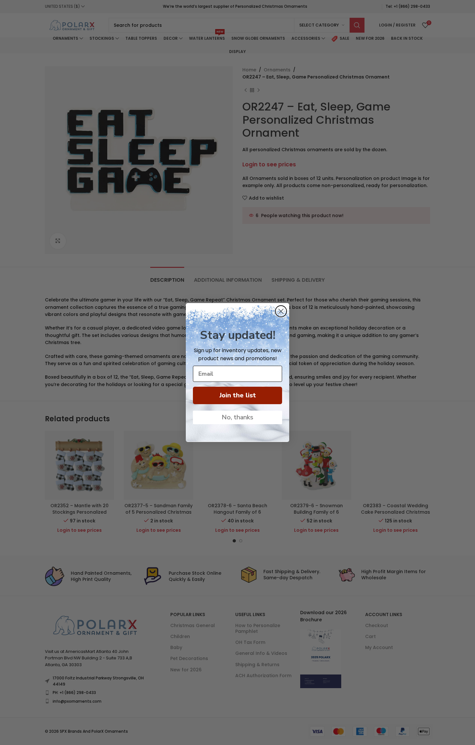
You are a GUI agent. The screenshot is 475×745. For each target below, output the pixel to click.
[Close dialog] (281, 311)
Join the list (237, 395)
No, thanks (237, 417)
